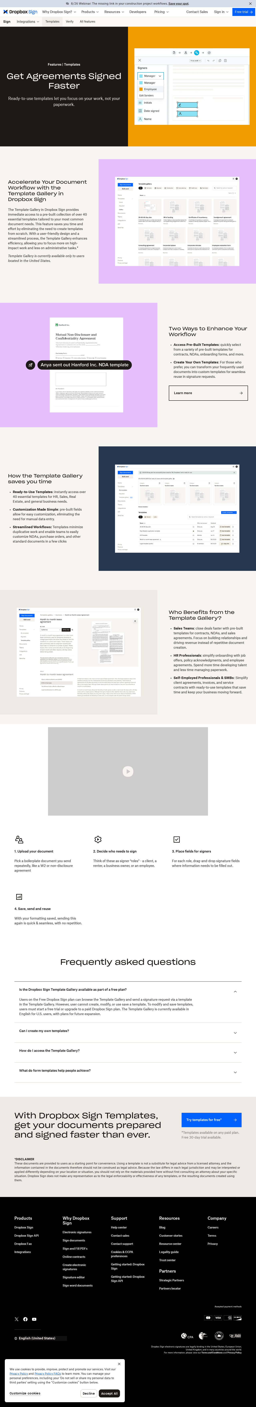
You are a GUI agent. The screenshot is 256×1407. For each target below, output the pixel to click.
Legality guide (169, 1252)
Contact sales (120, 1235)
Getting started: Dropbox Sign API (128, 1279)
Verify (69, 21)
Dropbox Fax (23, 1244)
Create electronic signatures (74, 1267)
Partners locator (170, 1288)
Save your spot (178, 3)
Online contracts (74, 1257)
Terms (212, 1235)
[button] (59, 12)
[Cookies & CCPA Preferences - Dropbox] (65, 1380)
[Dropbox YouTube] (34, 1319)
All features (87, 21)
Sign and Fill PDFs (75, 1248)
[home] (20, 12)
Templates (52, 21)
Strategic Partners (171, 1280)
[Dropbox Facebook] (25, 1319)
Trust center (167, 1260)
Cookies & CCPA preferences (122, 1254)
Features (54, 64)
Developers (137, 12)
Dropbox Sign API (26, 1235)
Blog (162, 1227)
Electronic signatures (77, 1232)
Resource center (170, 1244)
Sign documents (74, 1240)
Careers (213, 1227)
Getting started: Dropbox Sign (128, 1266)
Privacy (213, 1244)
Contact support (122, 1244)
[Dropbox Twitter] (16, 1319)
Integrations (22, 1252)
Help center (119, 1227)
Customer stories (170, 1235)
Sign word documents (78, 1285)
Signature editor (74, 1277)
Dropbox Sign (23, 1227)
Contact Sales (197, 12)
